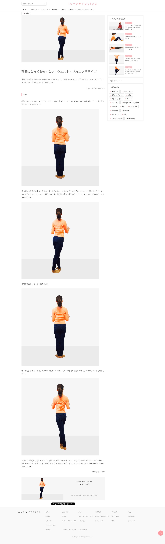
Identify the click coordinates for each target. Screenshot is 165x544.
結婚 (79, 512)
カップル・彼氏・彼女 (85, 516)
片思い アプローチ (117, 95)
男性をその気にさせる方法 (131, 102)
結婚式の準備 (131, 118)
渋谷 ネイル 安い (128, 91)
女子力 (129, 95)
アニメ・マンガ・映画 (69, 521)
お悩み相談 (131, 516)
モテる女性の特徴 (117, 118)
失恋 (124, 114)
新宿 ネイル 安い (117, 99)
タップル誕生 (133, 106)
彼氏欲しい (115, 91)
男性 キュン (115, 114)
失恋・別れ (65, 512)
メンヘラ (129, 99)
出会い (47, 516)
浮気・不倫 (115, 516)
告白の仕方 (115, 110)
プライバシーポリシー (69, 529)
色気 (123, 106)
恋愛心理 (98, 512)
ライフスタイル (50, 525)
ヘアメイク (82, 521)
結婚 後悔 (126, 110)
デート (64, 516)
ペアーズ (114, 106)
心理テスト (49, 521)
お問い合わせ (82, 529)
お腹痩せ (26, 13)
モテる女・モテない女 (102, 516)
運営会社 (48, 529)
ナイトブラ (115, 102)
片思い (47, 512)
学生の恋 (114, 512)
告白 (129, 512)
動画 (112, 521)
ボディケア (131, 521)
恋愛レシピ (82, 3)
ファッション (99, 521)
